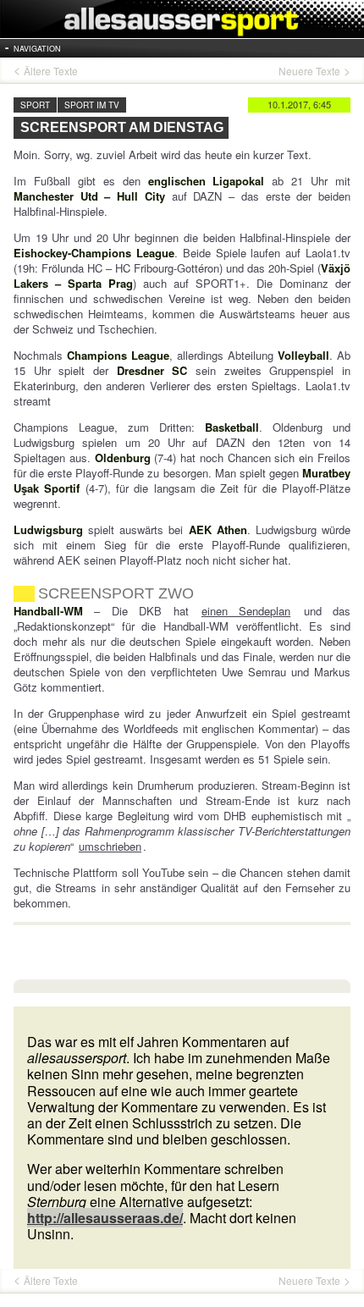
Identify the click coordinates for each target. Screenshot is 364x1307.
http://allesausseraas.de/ (105, 1217)
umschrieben (110, 846)
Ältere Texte (51, 71)
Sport (35, 105)
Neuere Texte (309, 71)
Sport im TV (91, 105)
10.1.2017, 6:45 (299, 104)
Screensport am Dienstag (121, 127)
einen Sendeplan (245, 611)
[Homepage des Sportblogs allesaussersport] (182, 19)
